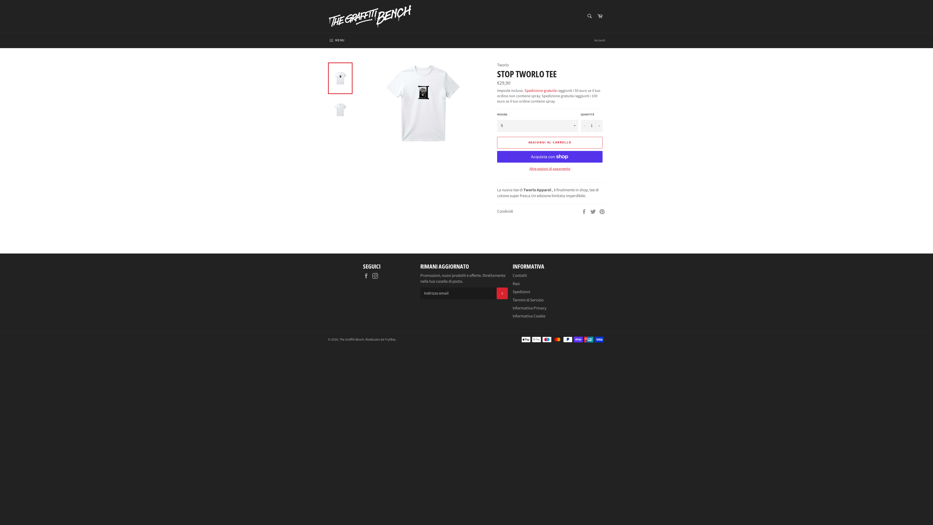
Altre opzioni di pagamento (549, 168)
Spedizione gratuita (541, 90)
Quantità (587, 115)
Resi (516, 284)
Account (599, 40)
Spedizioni (521, 292)
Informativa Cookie (529, 316)
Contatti (520, 276)
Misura (502, 115)
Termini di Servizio (528, 300)
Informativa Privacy (529, 308)
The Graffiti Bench (351, 339)
